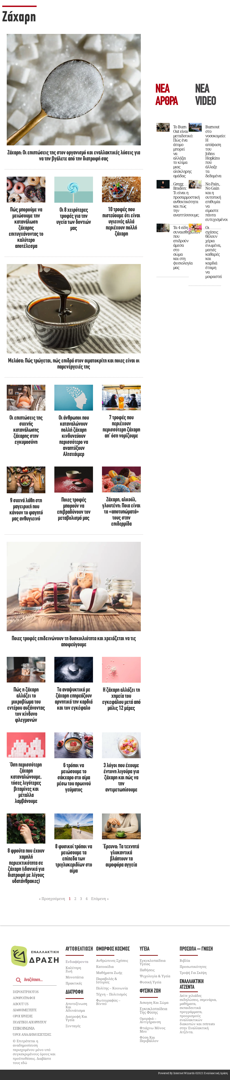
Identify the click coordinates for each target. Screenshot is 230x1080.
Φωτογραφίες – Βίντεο (108, 1002)
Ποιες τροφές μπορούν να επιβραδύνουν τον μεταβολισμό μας (74, 509)
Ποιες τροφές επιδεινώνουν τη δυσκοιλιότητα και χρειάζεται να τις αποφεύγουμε (74, 642)
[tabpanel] (189, 202)
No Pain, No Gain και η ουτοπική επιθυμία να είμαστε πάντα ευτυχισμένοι (216, 201)
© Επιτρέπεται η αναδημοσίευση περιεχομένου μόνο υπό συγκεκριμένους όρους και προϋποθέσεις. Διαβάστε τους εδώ (34, 1052)
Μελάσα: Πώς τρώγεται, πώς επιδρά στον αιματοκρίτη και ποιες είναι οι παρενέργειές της (73, 364)
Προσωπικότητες (193, 966)
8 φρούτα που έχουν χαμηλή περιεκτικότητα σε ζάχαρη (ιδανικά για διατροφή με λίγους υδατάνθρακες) (26, 866)
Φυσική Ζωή (150, 991)
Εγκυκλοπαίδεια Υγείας (153, 962)
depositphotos (25, 991)
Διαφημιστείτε (24, 1010)
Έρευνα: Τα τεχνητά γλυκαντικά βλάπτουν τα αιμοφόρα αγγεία (121, 856)
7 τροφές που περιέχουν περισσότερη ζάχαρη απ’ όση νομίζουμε (121, 427)
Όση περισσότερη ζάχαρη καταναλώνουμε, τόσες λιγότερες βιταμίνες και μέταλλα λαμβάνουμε (26, 783)
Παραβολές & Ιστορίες (106, 980)
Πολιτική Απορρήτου (29, 1022)
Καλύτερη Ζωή (73, 969)
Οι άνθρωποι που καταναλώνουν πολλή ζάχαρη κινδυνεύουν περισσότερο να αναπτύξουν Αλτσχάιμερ (74, 436)
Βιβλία (185, 960)
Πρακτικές (74, 983)
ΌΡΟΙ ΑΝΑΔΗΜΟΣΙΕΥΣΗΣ (32, 1034)
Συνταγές (73, 1026)
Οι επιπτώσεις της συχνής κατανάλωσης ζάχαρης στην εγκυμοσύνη (26, 430)
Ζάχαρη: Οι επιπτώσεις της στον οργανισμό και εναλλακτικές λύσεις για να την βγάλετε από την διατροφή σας (73, 156)
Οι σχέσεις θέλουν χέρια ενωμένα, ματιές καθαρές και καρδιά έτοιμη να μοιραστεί (213, 252)
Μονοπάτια (75, 977)
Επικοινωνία (23, 1028)
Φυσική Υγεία (150, 982)
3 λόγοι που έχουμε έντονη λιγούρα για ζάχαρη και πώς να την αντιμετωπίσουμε (121, 778)
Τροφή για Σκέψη (193, 972)
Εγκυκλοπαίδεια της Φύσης (153, 1010)
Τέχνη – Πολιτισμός (111, 994)
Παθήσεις (147, 970)
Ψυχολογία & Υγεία (155, 976)
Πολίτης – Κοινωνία (112, 988)
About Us (20, 1004)
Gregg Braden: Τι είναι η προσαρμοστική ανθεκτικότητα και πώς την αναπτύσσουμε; (186, 199)
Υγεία (144, 949)
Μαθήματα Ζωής (109, 972)
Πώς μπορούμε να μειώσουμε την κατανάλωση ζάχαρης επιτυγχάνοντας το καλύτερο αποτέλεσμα (26, 228)
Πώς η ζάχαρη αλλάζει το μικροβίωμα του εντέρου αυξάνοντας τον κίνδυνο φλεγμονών (26, 705)
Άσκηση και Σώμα (154, 1002)
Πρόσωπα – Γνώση (196, 949)
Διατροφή (74, 992)
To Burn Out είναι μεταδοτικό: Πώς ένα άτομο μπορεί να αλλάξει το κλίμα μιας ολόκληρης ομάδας (183, 151)
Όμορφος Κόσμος (113, 949)
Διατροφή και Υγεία (76, 1018)
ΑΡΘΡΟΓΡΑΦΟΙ (24, 998)
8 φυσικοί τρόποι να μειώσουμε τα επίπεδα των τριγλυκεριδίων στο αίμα (73, 859)
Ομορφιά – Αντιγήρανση (150, 1020)
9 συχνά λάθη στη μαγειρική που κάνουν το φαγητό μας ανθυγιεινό (26, 510)
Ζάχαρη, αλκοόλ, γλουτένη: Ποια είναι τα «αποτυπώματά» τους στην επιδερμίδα (121, 512)
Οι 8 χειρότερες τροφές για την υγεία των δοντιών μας (73, 219)
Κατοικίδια (105, 966)
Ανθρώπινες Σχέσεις (112, 960)
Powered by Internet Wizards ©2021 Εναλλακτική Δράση (193, 1073)
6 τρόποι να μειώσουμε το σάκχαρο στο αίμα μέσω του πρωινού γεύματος (74, 778)
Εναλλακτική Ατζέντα (192, 984)
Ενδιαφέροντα (77, 961)
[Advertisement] (189, 42)
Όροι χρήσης (23, 1016)
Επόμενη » (100, 898)
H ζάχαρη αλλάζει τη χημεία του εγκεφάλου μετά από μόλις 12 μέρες (121, 699)
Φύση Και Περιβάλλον (149, 1039)
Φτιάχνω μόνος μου (152, 1029)
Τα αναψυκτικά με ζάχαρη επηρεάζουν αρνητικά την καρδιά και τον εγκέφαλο (74, 699)
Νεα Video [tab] (205, 95)
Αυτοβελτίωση (79, 949)
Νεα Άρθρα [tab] (166, 95)
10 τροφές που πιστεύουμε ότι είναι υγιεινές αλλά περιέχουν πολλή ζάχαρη (121, 222)
